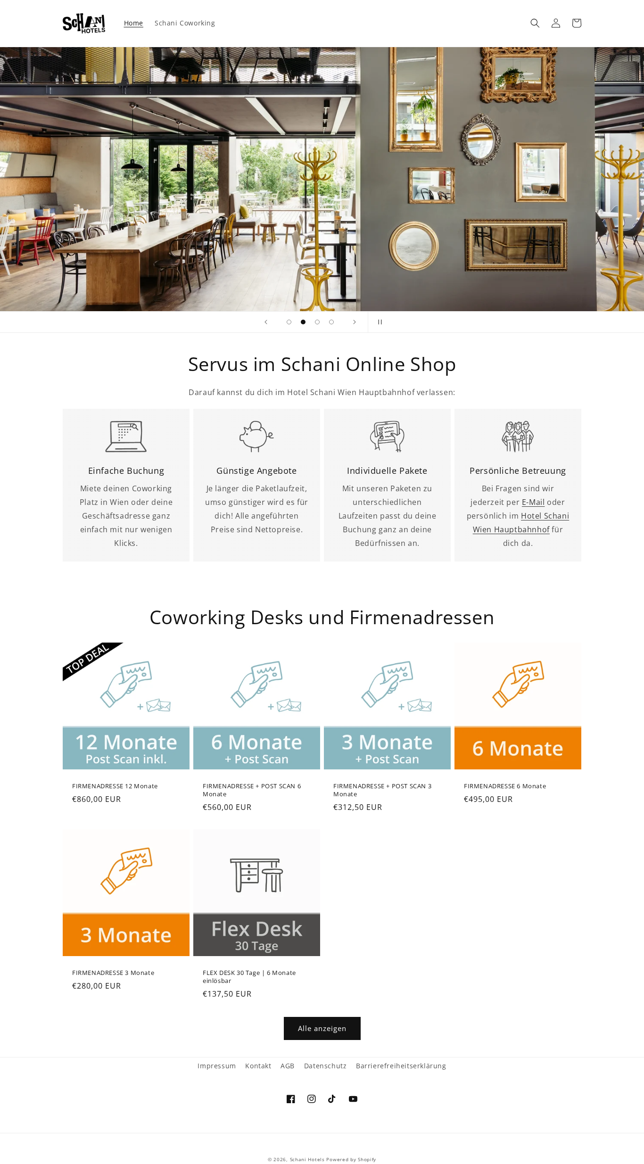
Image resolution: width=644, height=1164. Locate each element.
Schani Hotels (307, 1159)
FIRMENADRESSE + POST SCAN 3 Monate (382, 790)
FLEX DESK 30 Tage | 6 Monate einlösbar (249, 977)
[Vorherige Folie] (266, 322)
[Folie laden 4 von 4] (331, 322)
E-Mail (533, 502)
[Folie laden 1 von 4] (289, 322)
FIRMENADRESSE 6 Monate (505, 786)
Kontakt (258, 1065)
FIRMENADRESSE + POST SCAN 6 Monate (252, 790)
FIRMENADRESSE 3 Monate (113, 973)
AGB (288, 1065)
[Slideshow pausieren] (378, 322)
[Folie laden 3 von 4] (317, 322)
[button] (535, 23)
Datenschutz (325, 1065)
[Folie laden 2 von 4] (303, 322)
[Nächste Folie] (354, 322)
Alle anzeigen (322, 1028)
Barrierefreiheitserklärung (401, 1065)
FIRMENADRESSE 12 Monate (115, 786)
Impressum (217, 1065)
